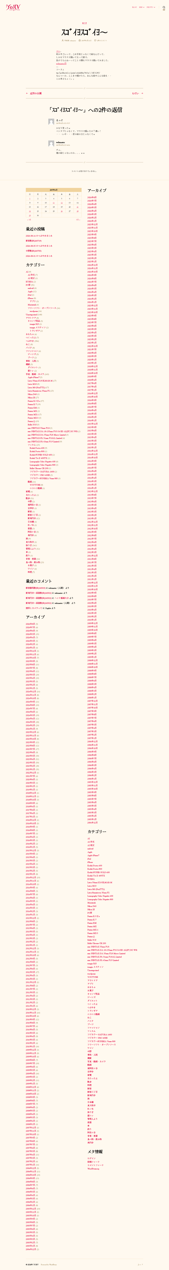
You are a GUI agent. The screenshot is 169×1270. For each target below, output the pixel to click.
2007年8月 (30, 1141)
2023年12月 (31, 731)
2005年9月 (30, 1218)
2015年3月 (30, 867)
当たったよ (31, 494)
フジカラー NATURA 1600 (42, 471)
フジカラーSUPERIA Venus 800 (44, 478)
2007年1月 (30, 1164)
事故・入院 (31, 360)
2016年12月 (31, 819)
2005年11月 (31, 1211)
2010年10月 (31, 1015)
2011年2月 (30, 1002)
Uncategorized (31, 314)
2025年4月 (30, 677)
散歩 (28, 498)
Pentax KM (32, 407)
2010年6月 (30, 1029)
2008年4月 (30, 1113)
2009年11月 (31, 1053)
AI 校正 (31, 278)
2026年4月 (30, 637)
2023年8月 (30, 745)
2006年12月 (31, 1168)
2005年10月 (31, 1215)
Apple (30, 291)
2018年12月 (31, 792)
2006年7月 (30, 1184)
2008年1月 (30, 1124)
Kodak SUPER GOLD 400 (41, 454)
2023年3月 (30, 762)
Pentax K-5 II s (34, 400)
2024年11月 (31, 694)
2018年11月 (31, 796)
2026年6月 (30, 630)
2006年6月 (30, 1188)
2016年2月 (30, 843)
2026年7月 (30, 627)
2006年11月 (31, 1171)
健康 (28, 364)
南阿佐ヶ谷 (33, 504)
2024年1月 (30, 728)
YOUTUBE (35, 484)
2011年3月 (30, 999)
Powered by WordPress (49, 1264)
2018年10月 (31, 799)
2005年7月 (30, 1225)
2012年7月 (30, 965)
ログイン (91, 1158)
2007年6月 (30, 1147)
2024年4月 (30, 718)
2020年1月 (30, 786)
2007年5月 (30, 1151)
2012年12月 (31, 948)
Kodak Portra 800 (37, 451)
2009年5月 (30, 1069)
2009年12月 (31, 1049)
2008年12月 (31, 1086)
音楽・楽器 (31, 558)
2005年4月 (30, 1235)
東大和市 (30, 541)
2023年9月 (30, 742)
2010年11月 (31, 1012)
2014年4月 (30, 904)
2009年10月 (31, 1056)
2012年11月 (31, 951)
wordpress (34, 310)
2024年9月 (30, 701)
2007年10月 (31, 1134)
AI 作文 (31, 274)
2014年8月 (30, 890)
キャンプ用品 (34, 320)
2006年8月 (30, 1181)
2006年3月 (30, 1198)
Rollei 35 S (32, 424)
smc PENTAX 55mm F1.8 (38, 427)
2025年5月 (30, 674)
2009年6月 (30, 1066)
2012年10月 (31, 955)
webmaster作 (61, 63)
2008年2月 (30, 1120)
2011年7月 (30, 988)
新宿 (30, 511)
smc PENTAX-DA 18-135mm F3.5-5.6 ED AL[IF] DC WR (52, 431)
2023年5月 (30, 755)
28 (77, 211)
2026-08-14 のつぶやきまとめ (39, 235)
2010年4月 (30, 1036)
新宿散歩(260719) (33, 240)
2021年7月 (30, 775)
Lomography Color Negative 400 (42, 461)
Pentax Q (31, 421)
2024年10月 (31, 698)
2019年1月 (30, 789)
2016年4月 (30, 836)
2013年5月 (30, 931)
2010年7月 (30, 1026)
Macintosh (32, 304)
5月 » (78, 219)
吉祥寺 (31, 508)
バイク (29, 347)
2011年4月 (30, 995)
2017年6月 (30, 809)
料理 (30, 571)
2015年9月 (30, 853)
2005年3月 (30, 1238)
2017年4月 (30, 813)
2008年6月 (30, 1107)
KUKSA (29, 281)
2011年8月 (30, 985)
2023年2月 (30, 765)
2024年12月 (31, 691)
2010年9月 (30, 1019)
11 (53, 202)
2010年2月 (30, 1042)
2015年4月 (30, 863)
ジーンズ (32, 354)
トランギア (35, 330)
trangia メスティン (38, 327)
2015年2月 (30, 870)
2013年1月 (30, 944)
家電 (28, 491)
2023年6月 (30, 752)
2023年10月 (31, 738)
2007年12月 (31, 1127)
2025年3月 (30, 681)
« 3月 (29, 219)
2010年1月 (30, 1046)
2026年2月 (30, 644)
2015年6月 (30, 857)
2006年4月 (30, 1195)
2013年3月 (30, 938)
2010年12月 (31, 1009)
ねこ (28, 344)
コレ (58, 50)
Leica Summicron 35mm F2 (39, 390)
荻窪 (30, 528)
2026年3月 (30, 640)
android (31, 287)
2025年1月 (30, 688)
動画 (30, 481)
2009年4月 (30, 1073)
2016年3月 (30, 840)
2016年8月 (30, 830)
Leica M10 (32, 383)
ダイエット (33, 367)
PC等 (28, 284)
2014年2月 (30, 911)
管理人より (31, 548)
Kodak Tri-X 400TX (38, 457)
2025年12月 (31, 650)
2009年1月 (30, 1083)
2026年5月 (30, 634)
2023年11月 (31, 735)
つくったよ (31, 337)
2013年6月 (30, 928)
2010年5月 (30, 1032)
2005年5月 (30, 1232)
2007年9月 (30, 1137)
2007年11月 (31, 1130)
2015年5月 (30, 860)
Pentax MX (32, 410)
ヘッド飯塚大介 (62, 597)
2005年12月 (31, 1208)
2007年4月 (30, 1154)
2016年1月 (30, 846)
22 (30, 211)
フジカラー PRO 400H (40, 474)
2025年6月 (30, 671)
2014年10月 (31, 884)
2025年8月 (30, 664)
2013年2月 (30, 941)
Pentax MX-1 (33, 414)
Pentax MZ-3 (33, 417)
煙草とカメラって (34, 608)
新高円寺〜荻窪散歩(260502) (38, 592)
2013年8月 (30, 921)
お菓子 (31, 565)
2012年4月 (30, 975)
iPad (29, 294)
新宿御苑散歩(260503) (35, 587)
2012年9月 (30, 958)
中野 (30, 501)
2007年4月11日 (86, 40)
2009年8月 (30, 1059)
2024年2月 (30, 725)
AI (27, 271)
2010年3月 (30, 1039)
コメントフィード (95, 1165)
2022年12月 (31, 772)
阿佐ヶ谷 (32, 531)
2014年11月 (31, 880)
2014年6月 (30, 897)
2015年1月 (30, 873)
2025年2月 (30, 684)
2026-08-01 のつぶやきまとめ (39, 255)
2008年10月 (31, 1093)
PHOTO (150, 7)
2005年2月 (30, 1242)
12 (61, 202)
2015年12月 (31, 850)
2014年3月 (30, 907)
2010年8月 (30, 1022)
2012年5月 (30, 972)
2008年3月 (30, 1117)
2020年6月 (30, 779)
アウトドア (31, 317)
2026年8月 (30, 623)
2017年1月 (30, 816)
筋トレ (31, 370)
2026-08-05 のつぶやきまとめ (39, 245)
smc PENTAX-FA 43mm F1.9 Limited (43, 441)
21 (77, 207)
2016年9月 (30, 826)
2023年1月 (30, 769)
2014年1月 (30, 914)
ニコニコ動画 (36, 488)
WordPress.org (93, 1168)
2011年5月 (30, 992)
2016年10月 (31, 823)
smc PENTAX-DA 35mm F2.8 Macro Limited (47, 434)
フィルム (32, 444)
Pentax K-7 (32, 404)
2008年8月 (30, 1100)
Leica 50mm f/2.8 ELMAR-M (40, 380)
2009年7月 (30, 1063)
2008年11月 (31, 1090)
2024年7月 (30, 708)
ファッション (32, 350)
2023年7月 (30, 748)
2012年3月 (30, 978)
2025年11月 (31, 654)
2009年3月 (30, 1076)
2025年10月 (31, 657)
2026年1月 (30, 647)
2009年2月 (30, 1080)
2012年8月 (30, 961)
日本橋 (31, 521)
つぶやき (30, 340)
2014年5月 (30, 900)
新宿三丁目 (33, 514)
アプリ (33, 301)
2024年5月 (30, 715)
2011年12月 (31, 982)
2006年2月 (30, 1201)
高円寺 (31, 535)
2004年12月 (31, 1249)
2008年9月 (30, 1097)
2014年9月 (30, 887)
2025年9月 (30, 661)
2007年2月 (30, 1161)
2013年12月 (31, 917)
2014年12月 (31, 877)
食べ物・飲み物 (33, 562)
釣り (28, 555)
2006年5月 (30, 1191)
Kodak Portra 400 (37, 447)
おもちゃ (30, 334)
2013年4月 (30, 934)
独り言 (84, 23)
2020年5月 (30, 782)
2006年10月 (31, 1174)
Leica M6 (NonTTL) (36, 387)
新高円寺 (32, 518)
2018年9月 (30, 803)
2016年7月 (30, 833)
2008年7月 (30, 1103)
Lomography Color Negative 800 (42, 464)
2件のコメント (102, 40)
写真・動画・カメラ (35, 374)
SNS (140, 7)
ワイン (31, 568)
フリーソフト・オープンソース (42, 307)
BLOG (134, 7)
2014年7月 (30, 894)
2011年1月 (30, 1005)
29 (30, 215)
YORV (36, 1264)
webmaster (73, 40)
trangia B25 (34, 323)
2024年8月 (30, 704)
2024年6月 (30, 711)
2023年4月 (30, 759)
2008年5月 (30, 1110)
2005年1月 (30, 1245)
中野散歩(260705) (33, 250)
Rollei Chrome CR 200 (39, 468)
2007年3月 (30, 1157)
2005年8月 (30, 1222)
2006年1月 (30, 1205)
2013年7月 (30, 924)
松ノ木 (31, 524)
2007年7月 (30, 1144)
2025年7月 (30, 667)
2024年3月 (30, 721)
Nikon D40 (32, 394)
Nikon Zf (31, 397)
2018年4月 (30, 806)
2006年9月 (30, 1178)
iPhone (30, 298)
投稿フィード (93, 1161)
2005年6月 (30, 1228)
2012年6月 (30, 968)
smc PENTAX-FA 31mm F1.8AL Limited (45, 437)
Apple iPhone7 (34, 377)
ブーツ (31, 357)
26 (61, 211)
